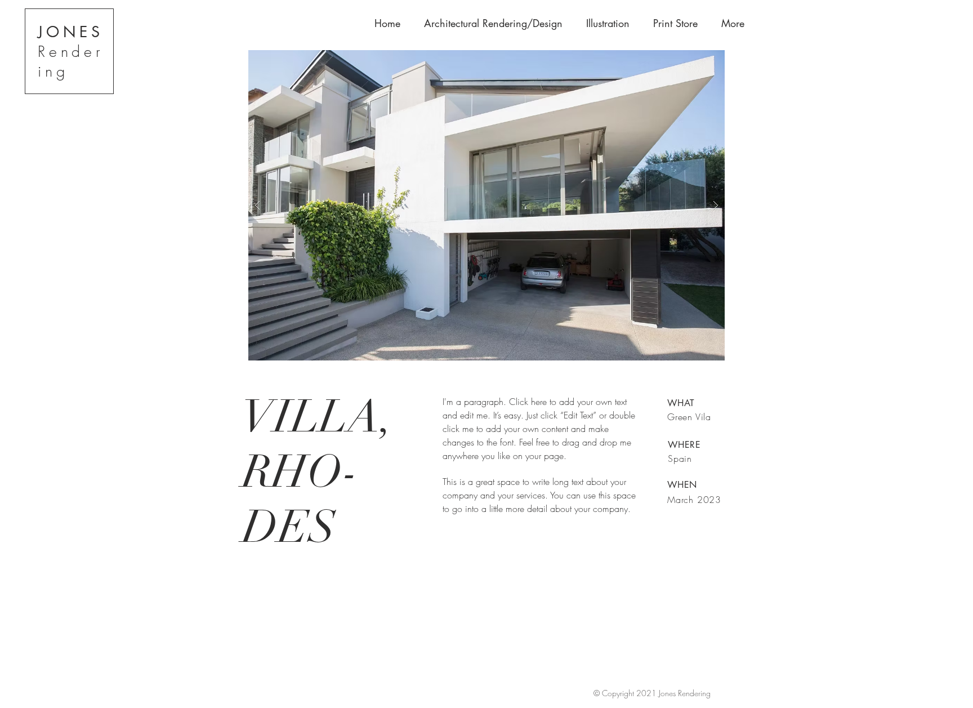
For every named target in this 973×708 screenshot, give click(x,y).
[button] (486, 205)
